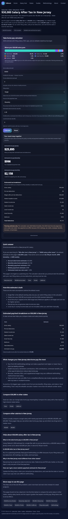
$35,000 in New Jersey (38, 501)
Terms (38, 511)
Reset (16, 130)
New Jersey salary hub (24, 501)
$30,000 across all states (10, 501)
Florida (35, 280)
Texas (29, 280)
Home (15, 3)
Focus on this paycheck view (10, 98)
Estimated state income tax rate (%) (12, 108)
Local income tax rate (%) (9, 118)
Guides (38, 3)
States (31, 3)
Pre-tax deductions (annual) (10, 78)
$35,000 (6, 427)
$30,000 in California (31, 505)
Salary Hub (23, 3)
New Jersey (16, 9)
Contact (63, 3)
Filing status (6, 88)
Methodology (47, 3)
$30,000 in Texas (8, 505)
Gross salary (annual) (8, 68)
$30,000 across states (20, 280)
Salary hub (4, 9)
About (56, 3)
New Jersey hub (8, 280)
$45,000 (13, 427)
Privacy (34, 511)
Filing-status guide (43, 505)
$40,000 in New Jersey (51, 501)
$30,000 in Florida (19, 505)
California (42, 280)
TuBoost (8, 3)
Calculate (7, 130)
